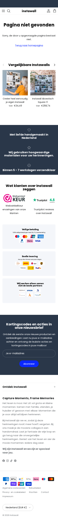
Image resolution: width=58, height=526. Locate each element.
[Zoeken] (10, 10)
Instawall (14, 515)
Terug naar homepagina (29, 45)
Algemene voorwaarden (13, 488)
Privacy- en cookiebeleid (14, 492)
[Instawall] (29, 11)
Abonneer (29, 363)
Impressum (7, 496)
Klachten (33, 492)
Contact (45, 492)
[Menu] (3, 10)
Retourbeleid (35, 488)
